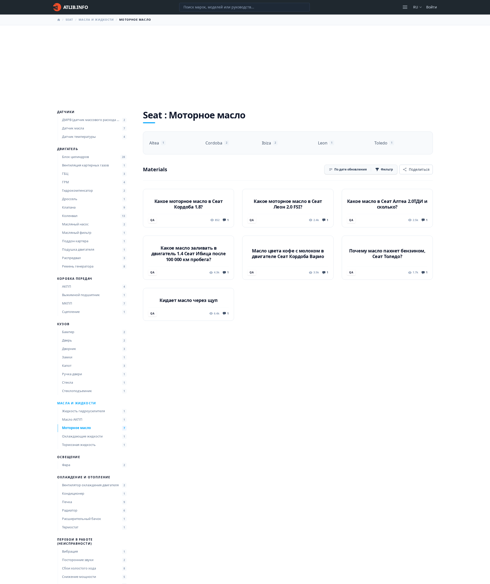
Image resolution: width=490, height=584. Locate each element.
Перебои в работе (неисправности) (75, 542)
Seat (69, 19)
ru (415, 7)
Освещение (68, 457)
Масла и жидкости (96, 19)
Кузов (63, 324)
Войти (431, 7)
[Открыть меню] (405, 7)
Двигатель (67, 149)
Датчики (66, 112)
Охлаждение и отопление (83, 477)
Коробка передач (74, 279)
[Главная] (58, 19)
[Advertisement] (245, 63)
